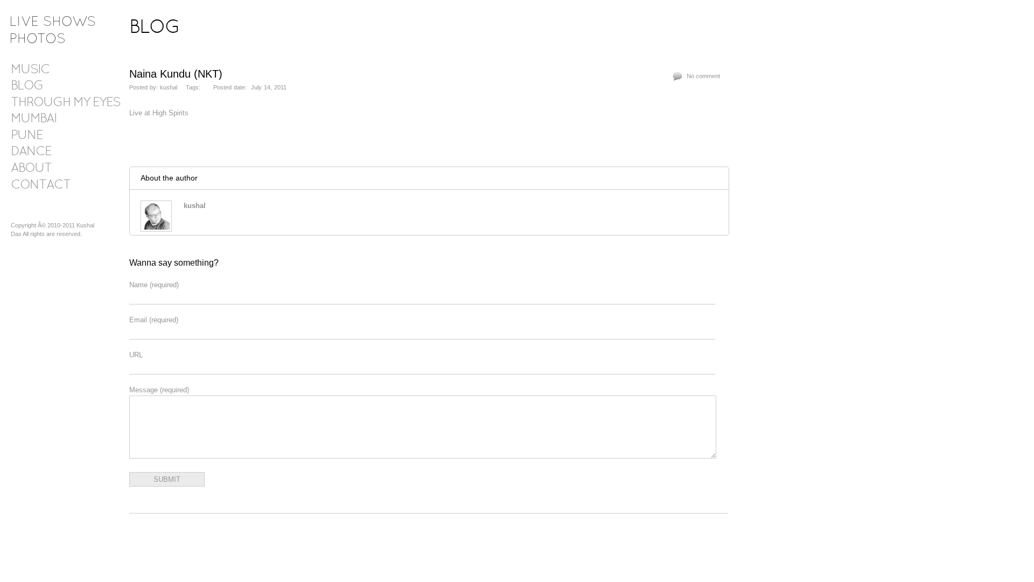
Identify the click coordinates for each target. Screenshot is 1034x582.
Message (159, 390)
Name (154, 285)
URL (136, 355)
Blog (27, 86)
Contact (41, 185)
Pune (27, 136)
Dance (31, 152)
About (31, 169)
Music (30, 70)
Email (153, 320)
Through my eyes (65, 103)
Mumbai (34, 119)
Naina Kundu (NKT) (175, 74)
